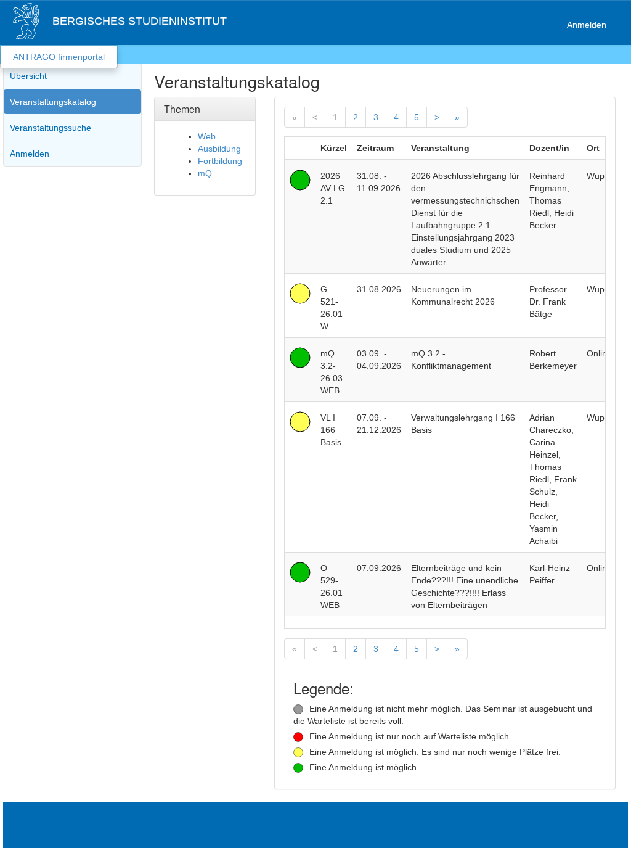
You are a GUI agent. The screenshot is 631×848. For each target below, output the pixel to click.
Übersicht (28, 76)
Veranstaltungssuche (50, 128)
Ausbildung (219, 149)
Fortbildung (220, 161)
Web (207, 136)
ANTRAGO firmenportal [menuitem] (59, 57)
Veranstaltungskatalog (53, 102)
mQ (205, 173)
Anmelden (586, 25)
